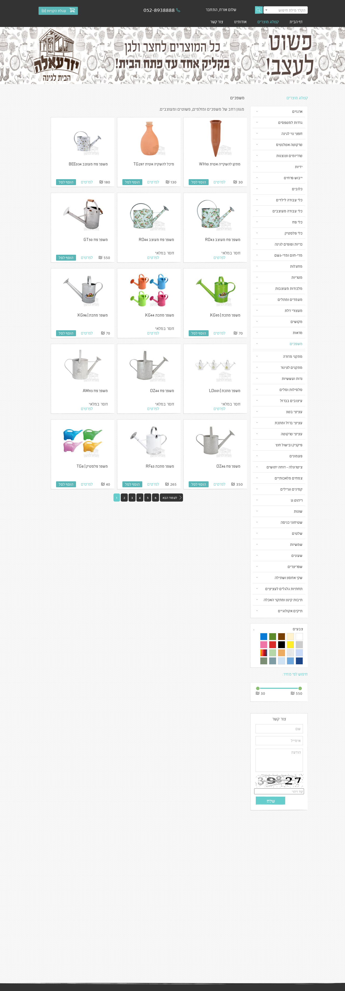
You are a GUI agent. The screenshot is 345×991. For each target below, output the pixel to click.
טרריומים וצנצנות (289, 155)
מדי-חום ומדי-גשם (288, 255)
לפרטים (219, 182)
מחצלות (296, 266)
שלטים (297, 533)
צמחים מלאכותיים (288, 478)
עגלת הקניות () (54, 10)
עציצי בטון (294, 411)
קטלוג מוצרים (268, 21)
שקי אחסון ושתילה (288, 577)
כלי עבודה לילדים (289, 199)
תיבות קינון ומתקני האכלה (283, 599)
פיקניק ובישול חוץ (288, 444)
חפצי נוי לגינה (291, 133)
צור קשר (216, 21)
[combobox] (285, 10)
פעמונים (295, 455)
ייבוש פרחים (293, 177)
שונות (298, 511)
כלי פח (297, 221)
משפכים (296, 343)
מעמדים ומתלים (290, 299)
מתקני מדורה (292, 356)
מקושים (296, 321)
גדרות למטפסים (290, 122)
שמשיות (296, 544)
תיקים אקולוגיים (290, 610)
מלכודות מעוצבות (288, 288)
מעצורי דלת (293, 310)
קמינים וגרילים (291, 489)
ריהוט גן (296, 500)
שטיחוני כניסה (291, 522)
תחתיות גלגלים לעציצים (283, 588)
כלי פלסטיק (293, 233)
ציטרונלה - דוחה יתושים (284, 466)
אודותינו (240, 21)
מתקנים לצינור (291, 367)
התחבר (212, 9)
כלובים (297, 188)
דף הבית (295, 21)
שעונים (296, 555)
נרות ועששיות (292, 378)
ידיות (298, 166)
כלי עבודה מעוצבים (287, 210)
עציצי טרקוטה (291, 433)
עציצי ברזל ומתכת (288, 422)
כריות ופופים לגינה (288, 244)
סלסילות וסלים (291, 389)
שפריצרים (295, 566)
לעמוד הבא (170, 497)
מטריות (296, 277)
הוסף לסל (198, 182)
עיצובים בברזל (291, 400)
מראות (297, 332)
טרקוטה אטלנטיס (289, 144)
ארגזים (297, 111)
